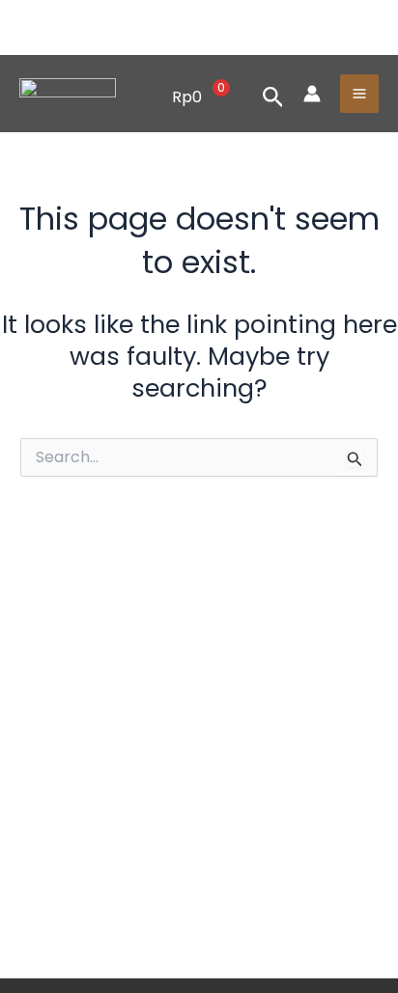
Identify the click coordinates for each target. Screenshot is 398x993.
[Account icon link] (312, 93)
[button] (273, 94)
